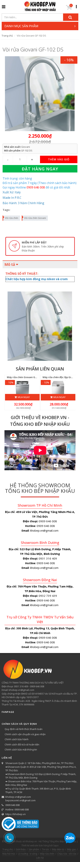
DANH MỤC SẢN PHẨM (21, 26)
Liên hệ (40, 857)
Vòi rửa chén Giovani (35, 218)
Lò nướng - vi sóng (27, 853)
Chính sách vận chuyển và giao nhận (25, 734)
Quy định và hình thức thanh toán (23, 729)
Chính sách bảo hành (16, 739)
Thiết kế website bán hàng (35, 845)
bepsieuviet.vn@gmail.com (20, 800)
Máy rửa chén (47, 853)
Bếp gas (71, 849)
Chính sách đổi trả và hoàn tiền (22, 744)
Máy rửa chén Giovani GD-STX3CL (27, 377)
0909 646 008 (12, 805)
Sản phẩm (34, 849)
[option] (40, 246)
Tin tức (45, 849)
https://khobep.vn (15, 814)
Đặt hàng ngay (40, 169)
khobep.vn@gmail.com (18, 796)
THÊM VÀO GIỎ (58, 159)
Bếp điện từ (58, 849)
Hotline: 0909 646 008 (17, 809)
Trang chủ (7, 35)
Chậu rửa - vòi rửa (66, 853)
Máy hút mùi (8, 853)
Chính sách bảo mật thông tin (21, 749)
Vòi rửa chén (11, 218)
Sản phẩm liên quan (40, 369)
